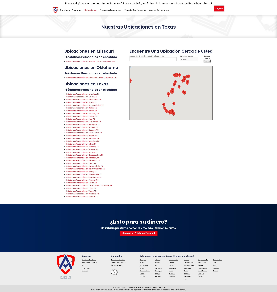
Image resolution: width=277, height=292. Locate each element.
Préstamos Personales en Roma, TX (81, 171)
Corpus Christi (145, 271)
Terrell (200, 276)
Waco (215, 265)
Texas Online (217, 260)
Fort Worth (158, 268)
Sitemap (85, 271)
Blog (83, 265)
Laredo (171, 263)
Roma (200, 265)
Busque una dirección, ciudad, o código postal (147, 56)
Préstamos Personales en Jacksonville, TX (84, 133)
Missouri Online (189, 263)
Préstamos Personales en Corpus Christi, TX (84, 105)
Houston (158, 276)
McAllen (172, 276)
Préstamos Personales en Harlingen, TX (83, 124)
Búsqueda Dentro (186, 56)
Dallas (142, 274)
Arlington (143, 260)
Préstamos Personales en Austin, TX (81, 97)
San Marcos (202, 271)
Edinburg (158, 260)
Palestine (187, 274)
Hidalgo (157, 274)
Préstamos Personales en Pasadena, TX (83, 160)
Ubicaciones (90, 10)
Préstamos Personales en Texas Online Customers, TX (89, 185)
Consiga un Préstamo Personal (138, 233)
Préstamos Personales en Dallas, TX (81, 108)
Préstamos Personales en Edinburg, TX (82, 113)
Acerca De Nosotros (159, 10)
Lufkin (171, 271)
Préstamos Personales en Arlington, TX (82, 94)
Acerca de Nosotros (118, 260)
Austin (142, 263)
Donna (142, 276)
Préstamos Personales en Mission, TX (81, 152)
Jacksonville (173, 260)
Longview (172, 268)
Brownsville (144, 265)
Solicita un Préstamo (89, 260)
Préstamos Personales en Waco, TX (81, 191)
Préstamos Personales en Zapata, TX (82, 196)
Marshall (172, 274)
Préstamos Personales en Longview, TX (82, 141)
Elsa (156, 265)
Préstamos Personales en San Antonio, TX (84, 174)
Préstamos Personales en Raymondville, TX (84, 166)
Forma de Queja (116, 265)
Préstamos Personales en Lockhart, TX (82, 138)
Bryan (142, 268)
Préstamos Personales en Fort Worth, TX (83, 122)
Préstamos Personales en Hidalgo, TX (82, 127)
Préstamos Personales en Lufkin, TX (81, 144)
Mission (186, 260)
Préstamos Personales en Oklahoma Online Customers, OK (91, 77)
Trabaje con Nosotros (118, 263)
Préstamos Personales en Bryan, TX (81, 102)
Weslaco (216, 268)
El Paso (157, 263)
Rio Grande (202, 263)
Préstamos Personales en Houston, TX (82, 130)
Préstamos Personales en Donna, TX (81, 110)
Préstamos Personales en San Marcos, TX (83, 177)
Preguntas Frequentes (89, 263)
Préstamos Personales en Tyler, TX (81, 188)
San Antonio (202, 268)
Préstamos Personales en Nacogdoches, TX (84, 155)
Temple (201, 274)
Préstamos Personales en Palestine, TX (82, 158)
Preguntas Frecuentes (110, 10)
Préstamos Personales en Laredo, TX (81, 135)
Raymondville (203, 260)
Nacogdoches (189, 265)
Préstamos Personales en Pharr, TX (81, 163)
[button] (177, 75)
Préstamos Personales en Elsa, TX (80, 119)
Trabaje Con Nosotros (135, 10)
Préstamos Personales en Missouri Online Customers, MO (90, 61)
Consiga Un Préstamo (70, 10)
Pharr (186, 279)
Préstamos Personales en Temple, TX (82, 180)
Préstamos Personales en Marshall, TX (82, 146)
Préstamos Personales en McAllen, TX (82, 149)
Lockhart (172, 265)
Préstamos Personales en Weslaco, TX (82, 194)
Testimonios (86, 268)
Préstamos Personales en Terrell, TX (81, 182)
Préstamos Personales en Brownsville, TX (83, 99)
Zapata (215, 271)
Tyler (214, 263)
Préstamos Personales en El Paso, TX (81, 116)
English (219, 8)
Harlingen (158, 271)
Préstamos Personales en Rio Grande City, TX (85, 169)
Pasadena (187, 276)
